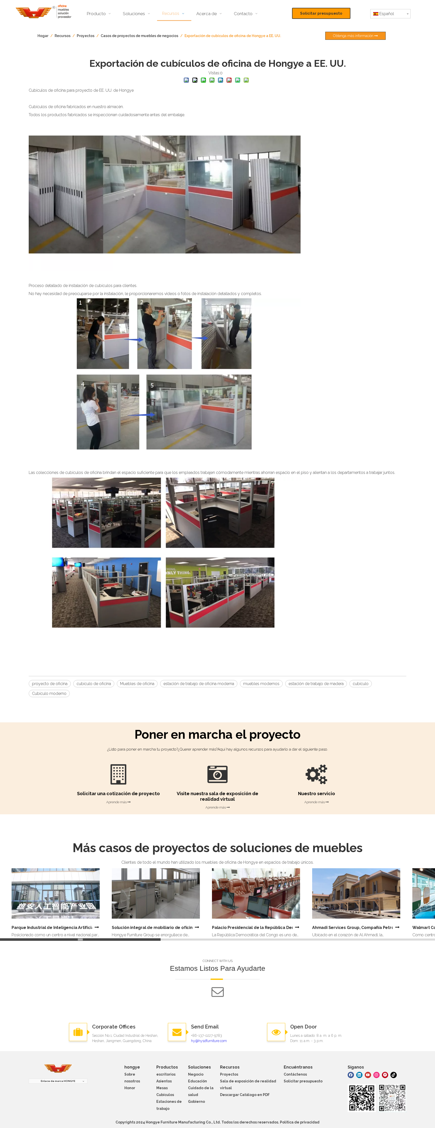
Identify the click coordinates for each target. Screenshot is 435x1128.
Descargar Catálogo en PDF (245, 1095)
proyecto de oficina (49, 683)
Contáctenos (295, 1074)
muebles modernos (261, 683)
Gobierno (196, 1102)
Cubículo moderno (49, 693)
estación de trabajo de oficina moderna (198, 683)
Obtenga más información (353, 36)
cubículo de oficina (94, 683)
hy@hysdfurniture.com (209, 1041)
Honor (129, 1088)
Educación (197, 1081)
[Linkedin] (359, 1074)
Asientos (164, 1081)
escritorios (165, 1074)
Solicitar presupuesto (321, 13)
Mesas (162, 1088)
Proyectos (229, 1074)
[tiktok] (393, 1074)
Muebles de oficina (137, 683)
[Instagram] (376, 1074)
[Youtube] (368, 1074)
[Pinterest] (385, 1074)
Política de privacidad (299, 1122)
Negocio (195, 1074)
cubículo (361, 683)
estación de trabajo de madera (316, 683)
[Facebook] (351, 1074)
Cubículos (165, 1095)
